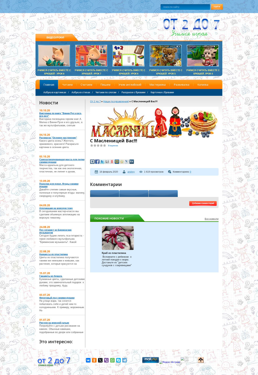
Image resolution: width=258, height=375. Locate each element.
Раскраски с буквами (133, 92)
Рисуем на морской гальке (54, 323)
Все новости (212, 218)
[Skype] (118, 360)
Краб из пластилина (114, 253)
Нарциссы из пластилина (53, 254)
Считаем (86, 84)
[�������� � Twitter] (102, 161)
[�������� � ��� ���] (117, 161)
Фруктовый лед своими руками (56, 298)
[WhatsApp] (112, 360)
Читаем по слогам (106, 92)
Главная (48, 84)
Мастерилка (157, 84)
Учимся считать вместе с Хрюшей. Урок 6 (128, 70)
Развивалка (181, 84)
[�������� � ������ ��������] (112, 161)
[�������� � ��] (126, 161)
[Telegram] (124, 360)
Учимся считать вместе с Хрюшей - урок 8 (54, 70)
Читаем (67, 84)
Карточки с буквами (162, 92)
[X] (100, 360)
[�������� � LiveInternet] (107, 161)
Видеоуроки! (55, 37)
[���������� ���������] (92, 161)
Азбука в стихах (81, 92)
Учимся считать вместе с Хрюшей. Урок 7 (91, 70)
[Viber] (106, 360)
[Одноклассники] (94, 360)
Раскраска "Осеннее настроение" (58, 137)
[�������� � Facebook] (97, 161)
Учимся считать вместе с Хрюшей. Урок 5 (165, 70)
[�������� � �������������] (122, 161)
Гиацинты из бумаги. (50, 276)
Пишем (105, 84)
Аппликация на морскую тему (56, 208)
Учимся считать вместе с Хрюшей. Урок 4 (203, 70)
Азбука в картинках (54, 92)
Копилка (202, 84)
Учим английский (129, 84)
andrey (131, 171)
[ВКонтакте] (88, 360)
